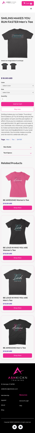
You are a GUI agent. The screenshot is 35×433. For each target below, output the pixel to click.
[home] (8, 2)
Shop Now (17, 208)
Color (3, 82)
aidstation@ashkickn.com (9, 389)
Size (2, 89)
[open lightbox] (4, 66)
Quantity (4, 96)
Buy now (17, 109)
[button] (28, 3)
